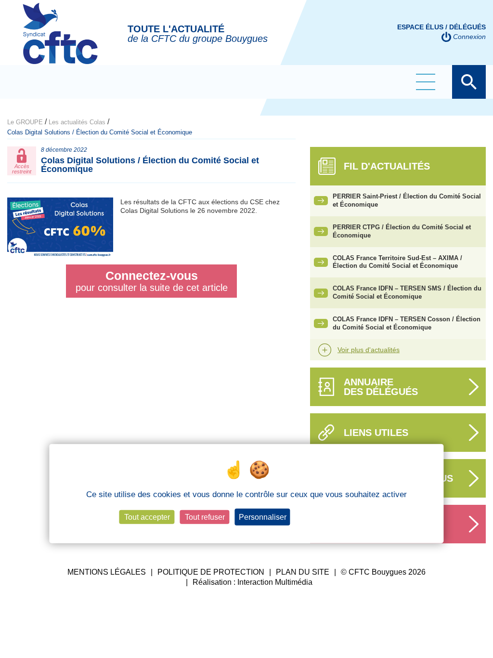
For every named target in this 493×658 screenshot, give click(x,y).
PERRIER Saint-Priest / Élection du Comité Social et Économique (407, 200)
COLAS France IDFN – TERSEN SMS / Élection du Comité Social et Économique (407, 292)
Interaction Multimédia (274, 582)
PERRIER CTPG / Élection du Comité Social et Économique (402, 231)
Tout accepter (147, 517)
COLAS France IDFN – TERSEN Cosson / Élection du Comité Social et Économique (406, 323)
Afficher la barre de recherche (469, 82)
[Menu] (425, 82)
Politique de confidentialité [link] (335, 517)
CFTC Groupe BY (60, 40)
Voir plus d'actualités (368, 350)
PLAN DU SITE (302, 572)
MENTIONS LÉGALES (106, 572)
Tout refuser (205, 517)
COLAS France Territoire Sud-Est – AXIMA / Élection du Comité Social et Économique (397, 262)
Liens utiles (376, 432)
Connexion (469, 36)
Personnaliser (262, 517)
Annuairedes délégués (381, 387)
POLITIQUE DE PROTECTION (210, 572)
